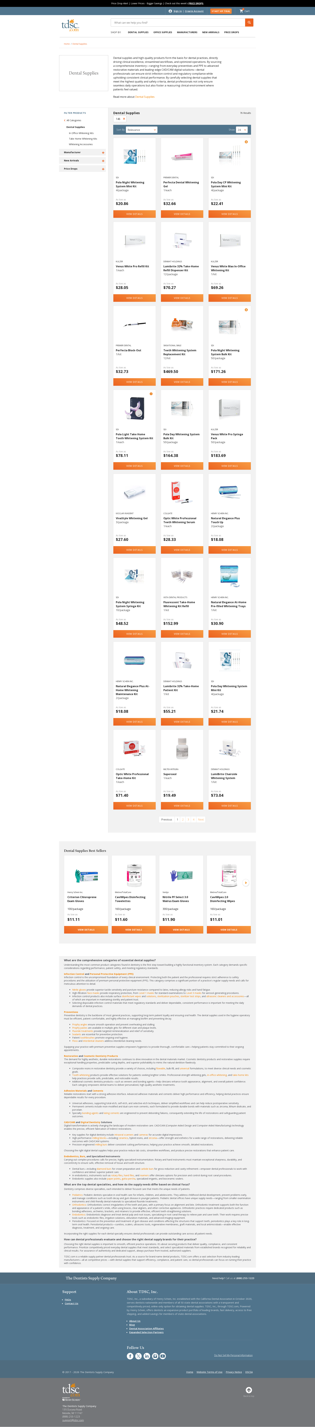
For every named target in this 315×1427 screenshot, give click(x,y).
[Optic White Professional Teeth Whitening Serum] (182, 496)
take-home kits (241, 1075)
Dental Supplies (138, 32)
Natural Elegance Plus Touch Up (225, 520)
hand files (129, 1175)
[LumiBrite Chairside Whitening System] (230, 752)
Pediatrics (77, 1194)
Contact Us (71, 1303)
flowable (160, 1068)
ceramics (123, 1138)
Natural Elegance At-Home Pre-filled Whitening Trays (228, 604)
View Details (134, 214)
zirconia (153, 1138)
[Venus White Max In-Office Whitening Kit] (230, 244)
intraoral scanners (124, 1134)
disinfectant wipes (131, 996)
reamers (144, 1175)
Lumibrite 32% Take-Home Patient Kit (181, 688)
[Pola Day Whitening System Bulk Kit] (182, 412)
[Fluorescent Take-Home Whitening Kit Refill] (182, 580)
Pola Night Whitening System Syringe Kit (130, 604)
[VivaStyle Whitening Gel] (134, 496)
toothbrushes (87, 1037)
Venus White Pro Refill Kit (132, 266)
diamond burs (104, 1168)
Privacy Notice (234, 1372)
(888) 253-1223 (245, 1278)
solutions (151, 996)
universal (184, 1068)
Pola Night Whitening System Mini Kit (130, 184)
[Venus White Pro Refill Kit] (134, 244)
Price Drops (231, 32)
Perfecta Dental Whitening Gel (181, 184)
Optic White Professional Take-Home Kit (132, 776)
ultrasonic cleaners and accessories (225, 996)
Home (67, 43)
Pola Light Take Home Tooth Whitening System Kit (134, 436)
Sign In (178, 11)
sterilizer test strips (190, 996)
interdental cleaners (93, 1040)
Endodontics (71, 1156)
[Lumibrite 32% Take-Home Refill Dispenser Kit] (182, 244)
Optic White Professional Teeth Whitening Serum (179, 520)
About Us (134, 1321)
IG (153, 1354)
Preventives (71, 1012)
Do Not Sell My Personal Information (233, 1355)
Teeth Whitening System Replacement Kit (179, 352)
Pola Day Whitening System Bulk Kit (181, 436)
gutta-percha (128, 1178)
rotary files (117, 1175)
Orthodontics (79, 1204)
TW (136, 1354)
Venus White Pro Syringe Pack (227, 436)
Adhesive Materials (75, 1090)
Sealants (76, 1034)
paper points (113, 1178)
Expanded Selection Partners (146, 1332)
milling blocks (99, 1138)
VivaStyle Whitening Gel (132, 518)
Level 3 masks (193, 993)
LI (144, 1354)
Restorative (71, 1055)
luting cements (111, 1113)
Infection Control (74, 973)
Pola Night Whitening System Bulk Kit (225, 352)
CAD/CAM (69, 1122)
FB (128, 1354)
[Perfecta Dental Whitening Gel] (182, 160)
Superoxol (170, 774)
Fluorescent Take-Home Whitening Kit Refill (179, 604)
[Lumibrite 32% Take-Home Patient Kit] (182, 664)
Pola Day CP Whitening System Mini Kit (226, 184)
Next (201, 819)
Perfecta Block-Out (128, 350)
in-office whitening (217, 1075)
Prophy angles (79, 1024)
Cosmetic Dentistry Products (101, 1055)
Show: (232, 129)
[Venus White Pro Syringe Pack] (230, 412)
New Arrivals (210, 32)
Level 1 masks (146, 993)
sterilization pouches (168, 996)
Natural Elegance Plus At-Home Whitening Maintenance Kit (132, 690)
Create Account (194, 11)
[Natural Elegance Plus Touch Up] (230, 496)
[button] (249, 23)
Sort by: (120, 129)
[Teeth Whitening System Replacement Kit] (182, 328)
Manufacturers (187, 32)
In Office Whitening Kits (81, 133)
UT (161, 1354)
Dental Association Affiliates (146, 1328)
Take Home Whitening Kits (83, 138)
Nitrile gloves (79, 989)
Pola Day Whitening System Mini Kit (229, 688)
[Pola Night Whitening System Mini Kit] (134, 160)
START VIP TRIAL (221, 11)
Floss (75, 1040)
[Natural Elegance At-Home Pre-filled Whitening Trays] (230, 580)
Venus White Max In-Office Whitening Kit (228, 268)
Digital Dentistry (90, 1122)
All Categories (74, 120)
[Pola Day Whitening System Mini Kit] (230, 664)
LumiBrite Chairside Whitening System (224, 776)
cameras (143, 1134)
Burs (82, 1156)
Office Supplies (162, 32)
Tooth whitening (81, 1075)
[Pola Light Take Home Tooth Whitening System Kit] (134, 412)
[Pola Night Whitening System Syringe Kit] (134, 580)
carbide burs (147, 1168)
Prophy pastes (79, 1027)
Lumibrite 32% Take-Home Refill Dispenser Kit (181, 268)
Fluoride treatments (82, 1031)
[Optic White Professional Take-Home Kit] (134, 752)
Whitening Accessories (81, 144)
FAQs (68, 1299)
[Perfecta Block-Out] (134, 328)
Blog (132, 1324)
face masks (93, 993)
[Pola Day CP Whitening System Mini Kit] (230, 160)
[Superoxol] (182, 752)
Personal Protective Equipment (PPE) (112, 973)
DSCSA (249, 1372)
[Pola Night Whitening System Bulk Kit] (230, 328)
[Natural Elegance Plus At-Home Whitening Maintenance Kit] (134, 664)
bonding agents (90, 1113)
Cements (98, 1090)
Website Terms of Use (209, 1372)
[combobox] (142, 129)
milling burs (101, 1144)
